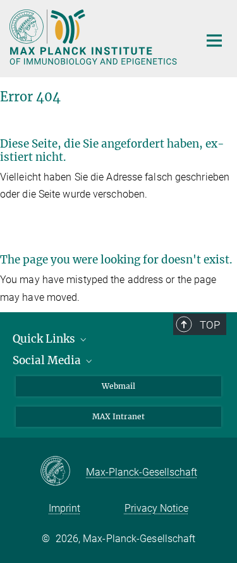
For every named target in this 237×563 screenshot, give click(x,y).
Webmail (118, 386)
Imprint (64, 508)
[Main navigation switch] (214, 40)
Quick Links (45, 338)
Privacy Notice (156, 508)
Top (210, 325)
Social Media (48, 360)
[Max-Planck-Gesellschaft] (63, 472)
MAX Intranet (118, 416)
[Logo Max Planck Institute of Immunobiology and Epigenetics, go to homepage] (94, 37)
